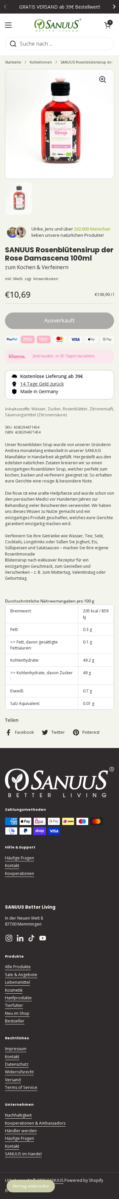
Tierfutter (14, 1005)
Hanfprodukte (18, 998)
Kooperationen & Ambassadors (35, 1123)
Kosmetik (13, 990)
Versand (13, 1080)
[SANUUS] (58, 25)
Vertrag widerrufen (31, 1186)
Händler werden (21, 1131)
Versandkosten (45, 278)
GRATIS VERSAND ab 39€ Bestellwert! (59, 6)
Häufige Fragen (19, 858)
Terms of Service (21, 1087)
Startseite (13, 62)
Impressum (15, 1049)
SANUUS (55, 1180)
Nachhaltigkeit (18, 1115)
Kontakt (12, 865)
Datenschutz (16, 1064)
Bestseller (14, 1021)
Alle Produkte (18, 967)
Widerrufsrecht (19, 1072)
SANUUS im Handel (23, 1154)
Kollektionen (41, 62)
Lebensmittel (17, 982)
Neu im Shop (17, 1013)
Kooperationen (19, 873)
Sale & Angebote (21, 974)
